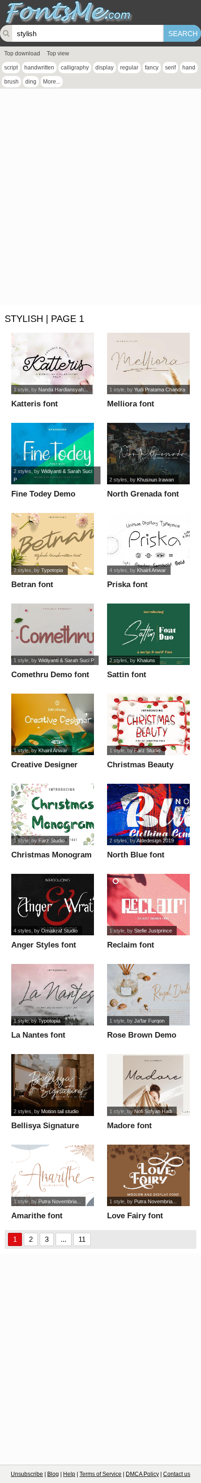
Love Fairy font (135, 1215)
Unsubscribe (27, 1474)
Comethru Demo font (50, 674)
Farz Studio (147, 750)
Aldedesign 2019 (155, 840)
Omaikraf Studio (59, 930)
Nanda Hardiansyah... (63, 389)
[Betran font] (52, 543)
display (104, 67)
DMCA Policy (142, 1474)
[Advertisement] (100, 199)
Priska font (127, 584)
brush (11, 81)
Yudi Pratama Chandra (159, 389)
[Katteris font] (52, 363)
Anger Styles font (43, 944)
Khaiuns (146, 660)
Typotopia (52, 570)
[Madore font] (148, 1085)
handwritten (39, 67)
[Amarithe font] (52, 1175)
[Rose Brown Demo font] (148, 994)
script (11, 67)
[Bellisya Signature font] (52, 1085)
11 (82, 1239)
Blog (53, 1474)
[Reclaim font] (148, 904)
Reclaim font (130, 944)
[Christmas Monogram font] (52, 814)
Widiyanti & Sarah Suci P (66, 660)
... (63, 1239)
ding (30, 81)
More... (51, 81)
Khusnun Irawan (155, 479)
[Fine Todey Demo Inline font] (52, 453)
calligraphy (75, 67)
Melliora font (130, 403)
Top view (58, 53)
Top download (22, 53)
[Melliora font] (148, 363)
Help (69, 1474)
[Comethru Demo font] (52, 634)
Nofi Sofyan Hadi (153, 1111)
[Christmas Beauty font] (148, 724)
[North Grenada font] (148, 453)
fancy (151, 67)
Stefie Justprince (153, 930)
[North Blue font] (148, 814)
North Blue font (136, 854)
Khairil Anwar (151, 570)
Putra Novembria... (59, 1201)
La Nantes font (38, 1035)
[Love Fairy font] (148, 1175)
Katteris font (34, 403)
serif (170, 67)
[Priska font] (148, 543)
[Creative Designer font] (52, 724)
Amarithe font (37, 1215)
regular (129, 67)
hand (188, 67)
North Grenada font (143, 493)
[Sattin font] (148, 634)
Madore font (129, 1125)
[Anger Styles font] (52, 904)
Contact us (176, 1474)
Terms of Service (100, 1474)
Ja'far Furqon (149, 1021)
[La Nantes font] (52, 994)
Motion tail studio (60, 1111)
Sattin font (126, 674)
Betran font (32, 584)
